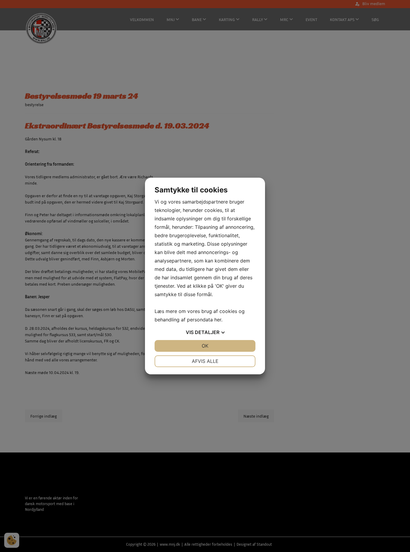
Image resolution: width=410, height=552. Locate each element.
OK (205, 346)
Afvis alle (205, 361)
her (217, 320)
